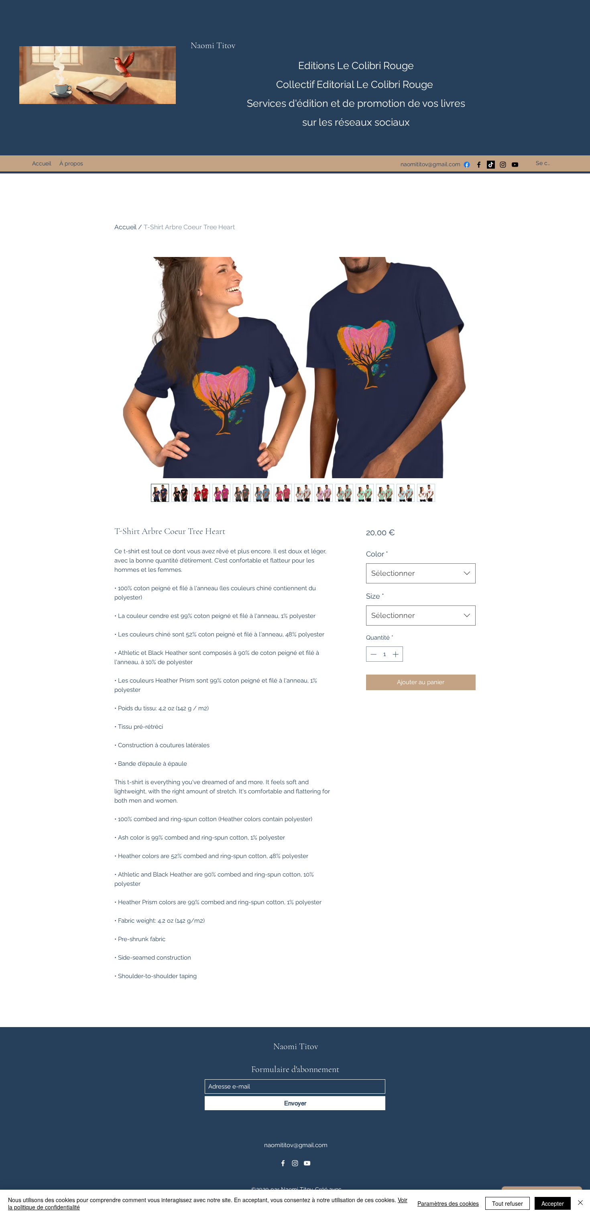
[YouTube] (307, 1163)
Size (375, 596)
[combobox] (421, 573)
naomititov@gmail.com (430, 164)
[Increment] (396, 654)
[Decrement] (372, 654)
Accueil (125, 227)
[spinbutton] (384, 654)
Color (377, 554)
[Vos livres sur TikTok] (491, 165)
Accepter (552, 1203)
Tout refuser (507, 1203)
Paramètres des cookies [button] (448, 1203)
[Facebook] (479, 165)
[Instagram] (503, 165)
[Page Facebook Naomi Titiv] (467, 165)
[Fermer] (580, 1203)
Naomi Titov (213, 45)
